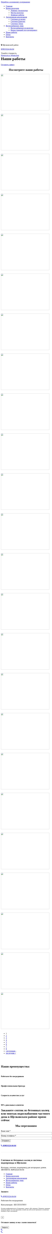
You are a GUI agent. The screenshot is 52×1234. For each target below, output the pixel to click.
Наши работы (11, 32)
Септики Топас (17, 24)
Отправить (6, 1141)
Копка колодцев (12, 8)
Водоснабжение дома (14, 26)
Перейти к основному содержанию (15, 2)
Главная (9, 6)
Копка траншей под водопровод (24, 30)
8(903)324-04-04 (7, 49)
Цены (8, 35)
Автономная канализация (16, 17)
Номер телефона (8, 1136)
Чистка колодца (17, 13)
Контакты (10, 37)
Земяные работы (17, 15)
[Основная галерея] (25, 110)
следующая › (11, 1051)
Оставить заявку (8, 65)
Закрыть (5, 1227)
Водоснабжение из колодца (22, 28)
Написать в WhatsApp (10, 55)
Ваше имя (6, 1131)
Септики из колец (18, 19)
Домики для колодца (19, 10)
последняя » (11, 1053)
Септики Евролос (18, 21)
